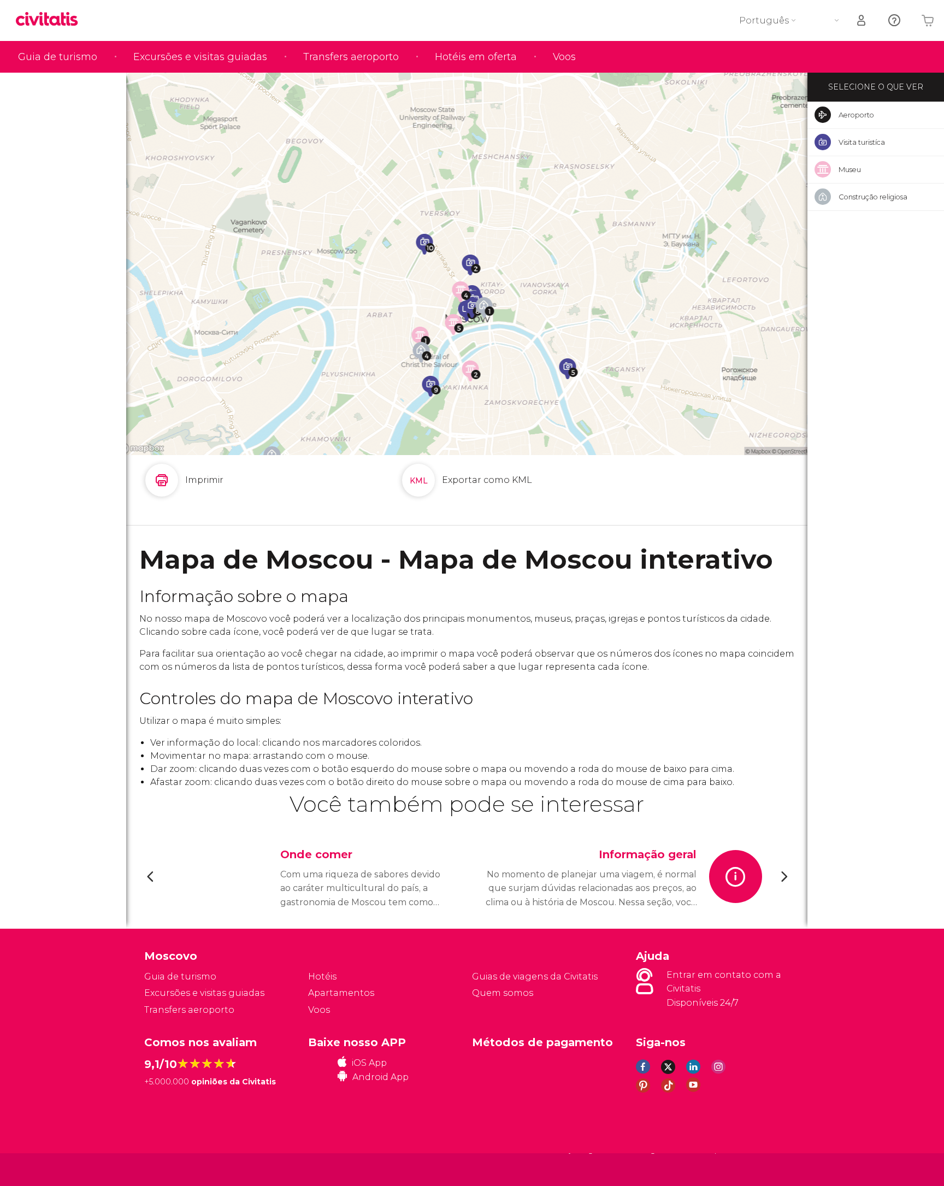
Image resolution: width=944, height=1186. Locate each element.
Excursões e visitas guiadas (200, 57)
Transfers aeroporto (351, 57)
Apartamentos (341, 993)
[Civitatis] (171, 1169)
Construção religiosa (873, 196)
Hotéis (322, 976)
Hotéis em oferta (476, 57)
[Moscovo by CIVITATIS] (51, 20)
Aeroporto (856, 114)
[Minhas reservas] (862, 20)
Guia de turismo (57, 57)
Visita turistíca (862, 142)
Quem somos (502, 993)
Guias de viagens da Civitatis (535, 976)
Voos (564, 57)
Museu (850, 169)
